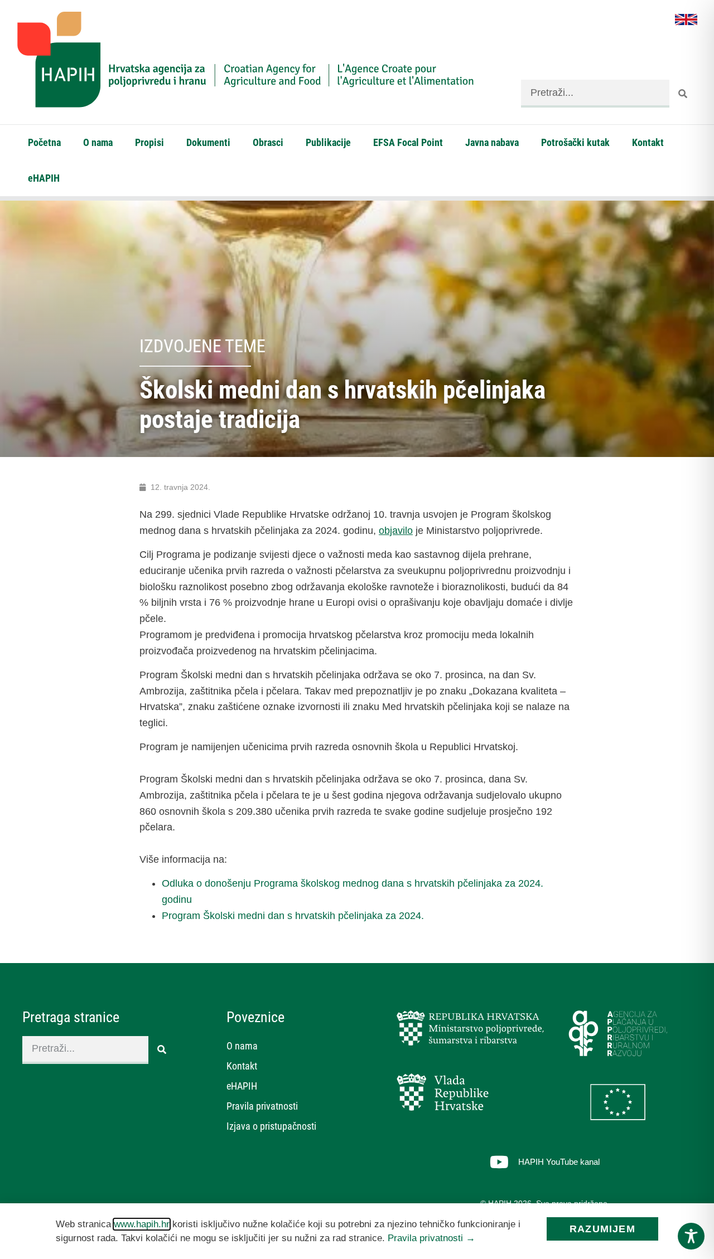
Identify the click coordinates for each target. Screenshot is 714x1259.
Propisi (149, 142)
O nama (98, 142)
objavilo (396, 530)
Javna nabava (492, 142)
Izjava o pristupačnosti (271, 1126)
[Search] (683, 94)
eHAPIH (44, 178)
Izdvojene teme (202, 346)
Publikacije (328, 142)
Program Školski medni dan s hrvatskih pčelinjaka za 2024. (293, 915)
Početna (44, 142)
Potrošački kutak (575, 142)
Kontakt (648, 142)
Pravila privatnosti (262, 1106)
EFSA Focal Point (408, 142)
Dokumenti (208, 142)
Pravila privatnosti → (431, 1238)
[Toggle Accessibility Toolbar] (691, 1236)
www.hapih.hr (142, 1224)
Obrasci (268, 142)
